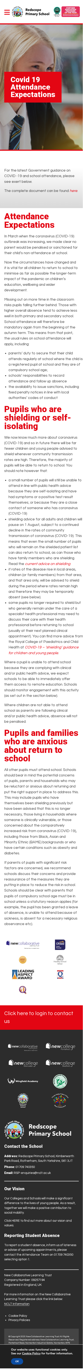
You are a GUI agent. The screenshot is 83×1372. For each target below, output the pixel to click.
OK (17, 1361)
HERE (16, 1220)
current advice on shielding (47, 564)
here (73, 191)
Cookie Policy (17, 1315)
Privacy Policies (19, 1320)
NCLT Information (17, 1304)
